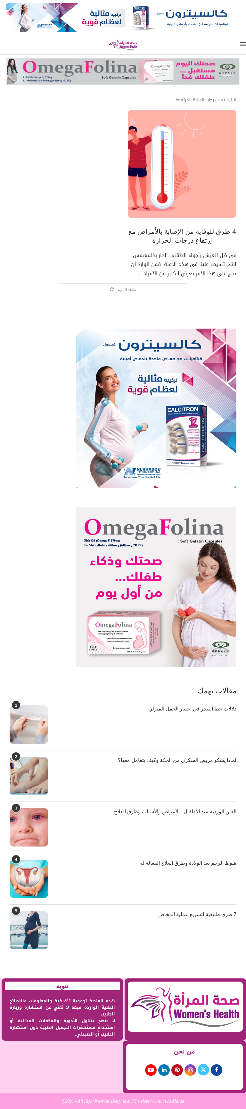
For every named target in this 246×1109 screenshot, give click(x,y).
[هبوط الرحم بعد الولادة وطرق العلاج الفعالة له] (29, 879)
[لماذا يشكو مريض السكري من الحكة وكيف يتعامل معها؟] (29, 776)
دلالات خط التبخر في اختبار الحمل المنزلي (192, 708)
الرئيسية (228, 100)
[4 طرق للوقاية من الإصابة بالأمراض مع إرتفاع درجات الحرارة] (182, 164)
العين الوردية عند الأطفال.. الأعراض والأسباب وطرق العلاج (175, 811)
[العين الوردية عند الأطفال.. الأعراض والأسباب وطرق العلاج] (29, 827)
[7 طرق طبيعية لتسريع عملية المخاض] (29, 930)
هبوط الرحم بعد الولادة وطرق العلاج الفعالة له (188, 863)
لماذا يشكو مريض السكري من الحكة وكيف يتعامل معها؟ (177, 760)
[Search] (3, 45)
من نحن (184, 1051)
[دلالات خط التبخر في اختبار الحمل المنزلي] (29, 724)
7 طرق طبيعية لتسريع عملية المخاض (197, 914)
